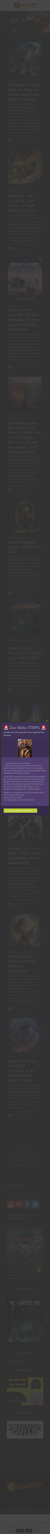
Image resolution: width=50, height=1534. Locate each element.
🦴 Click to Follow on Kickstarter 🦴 (20, 811)
